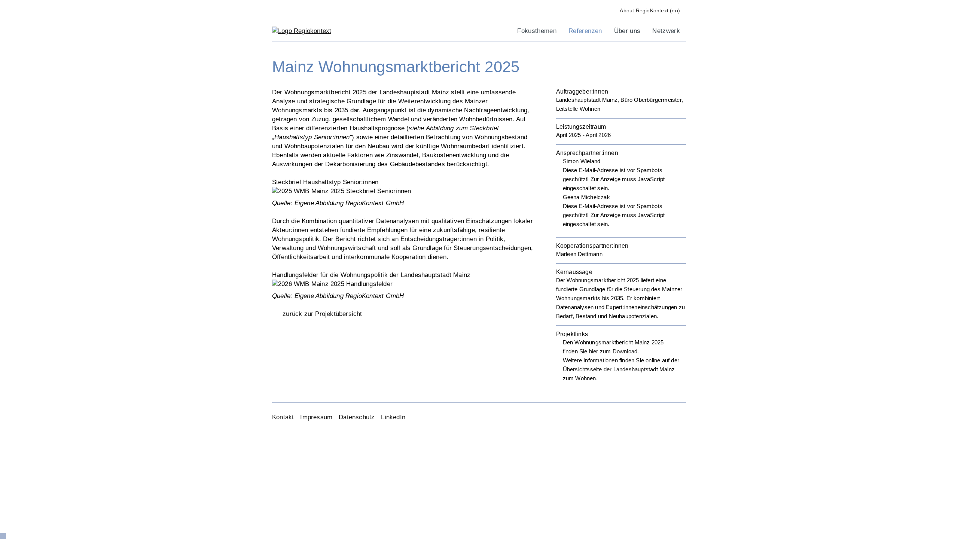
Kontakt (283, 417)
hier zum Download (613, 351)
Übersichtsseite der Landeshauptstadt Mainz (619, 369)
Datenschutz (357, 417)
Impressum (316, 417)
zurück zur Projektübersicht (322, 313)
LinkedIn (393, 417)
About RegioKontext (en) (650, 10)
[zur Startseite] (301, 30)
